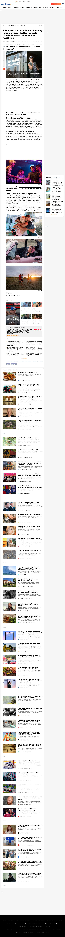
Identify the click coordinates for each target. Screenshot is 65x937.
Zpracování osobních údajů (35, 926)
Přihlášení (57, 3)
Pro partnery (9, 923)
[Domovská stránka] (3, 25)
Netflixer (13, 300)
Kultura (7, 25)
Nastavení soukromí (54, 923)
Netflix (16, 79)
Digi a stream (13, 25)
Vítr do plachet (29, 206)
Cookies (45, 923)
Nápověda (47, 926)
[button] (4, 59)
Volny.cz (32, 932)
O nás (16, 923)
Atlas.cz (25, 932)
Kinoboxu (15, 295)
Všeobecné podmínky (34, 923)
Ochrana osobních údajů (20, 926)
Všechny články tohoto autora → (13, 335)
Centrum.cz (18, 932)
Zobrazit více (24, 358)
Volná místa (23, 923)
